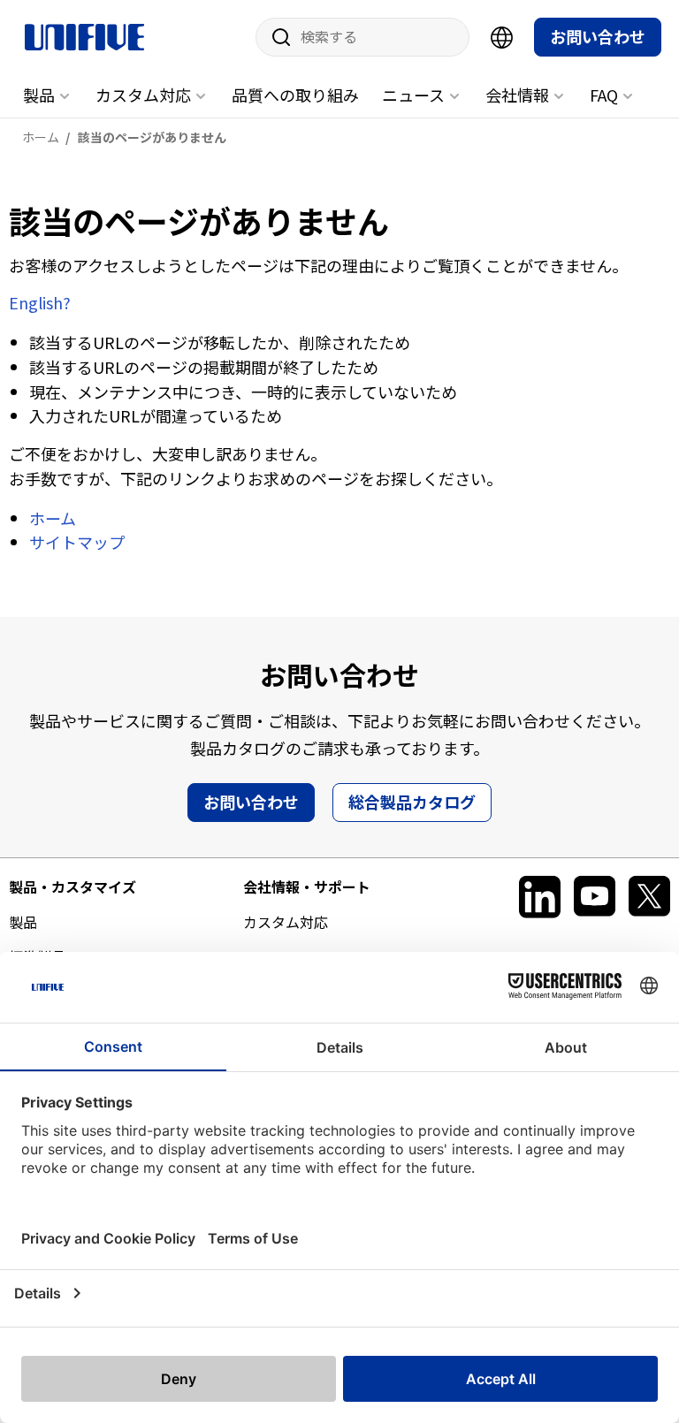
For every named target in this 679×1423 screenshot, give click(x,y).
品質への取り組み (295, 94)
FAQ (604, 94)
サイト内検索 (275, 37)
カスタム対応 (143, 94)
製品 (39, 94)
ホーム (52, 517)
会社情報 (517, 94)
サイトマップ (77, 541)
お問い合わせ (597, 36)
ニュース (413, 94)
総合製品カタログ (412, 801)
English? (40, 302)
